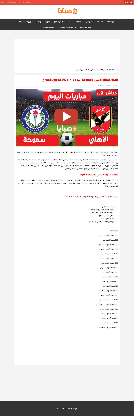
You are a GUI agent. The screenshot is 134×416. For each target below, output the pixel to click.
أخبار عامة (100, 21)
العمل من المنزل (85, 27)
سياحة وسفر (78, 21)
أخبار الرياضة (111, 21)
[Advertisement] (67, 54)
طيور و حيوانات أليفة (26, 21)
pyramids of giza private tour (67, 27)
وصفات (38, 21)
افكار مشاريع (58, 21)
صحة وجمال (90, 21)
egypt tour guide (48, 27)
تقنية (68, 21)
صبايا (117, 70)
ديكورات (47, 21)
